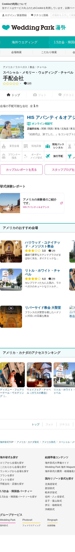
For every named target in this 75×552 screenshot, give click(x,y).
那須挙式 (50, 488)
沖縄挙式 (50, 509)
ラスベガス (21, 67)
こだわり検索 (49, 52)
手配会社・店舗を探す (12, 483)
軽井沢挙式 (51, 492)
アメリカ (8, 67)
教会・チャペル (38, 67)
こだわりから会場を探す (13, 467)
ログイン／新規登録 (16, 15)
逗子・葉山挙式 (53, 500)
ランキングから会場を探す (14, 471)
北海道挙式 (51, 484)
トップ (16, 95)
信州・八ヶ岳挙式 (54, 496)
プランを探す (7, 475)
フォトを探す (7, 479)
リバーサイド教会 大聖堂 (43, 307)
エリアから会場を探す (12, 462)
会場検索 (16, 52)
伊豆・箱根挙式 (53, 505)
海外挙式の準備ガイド (57, 462)
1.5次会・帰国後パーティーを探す (18, 496)
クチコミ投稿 (41, 15)
